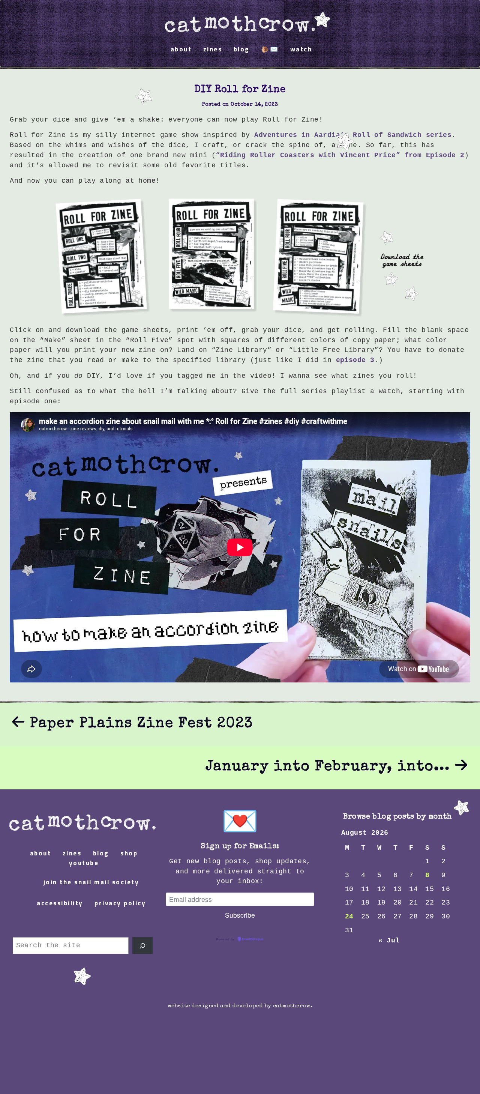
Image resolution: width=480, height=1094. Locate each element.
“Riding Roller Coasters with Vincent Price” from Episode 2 (340, 155)
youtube (84, 863)
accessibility (60, 903)
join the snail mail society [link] (92, 882)
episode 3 (355, 360)
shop (129, 854)
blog (242, 50)
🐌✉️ (270, 50)
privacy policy (120, 903)
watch (301, 50)
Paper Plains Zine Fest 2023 (139, 724)
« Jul (389, 940)
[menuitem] (240, 21)
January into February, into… (330, 767)
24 (349, 916)
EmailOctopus (253, 939)
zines (212, 50)
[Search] (142, 945)
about (181, 50)
